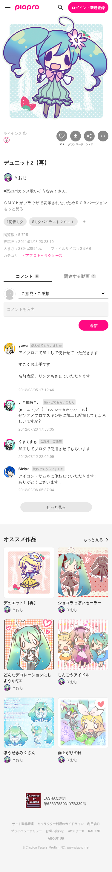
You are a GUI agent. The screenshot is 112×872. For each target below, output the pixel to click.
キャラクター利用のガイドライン (61, 824)
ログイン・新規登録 (88, 7)
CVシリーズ (76, 831)
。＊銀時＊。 (30, 402)
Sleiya (24, 468)
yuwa (23, 345)
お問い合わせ (55, 831)
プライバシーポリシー (26, 831)
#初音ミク (15, 221)
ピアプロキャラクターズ (42, 255)
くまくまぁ (28, 441)
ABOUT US (56, 838)
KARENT (94, 831)
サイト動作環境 (23, 824)
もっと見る (56, 507)
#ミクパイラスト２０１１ (53, 221)
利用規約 (93, 824)
